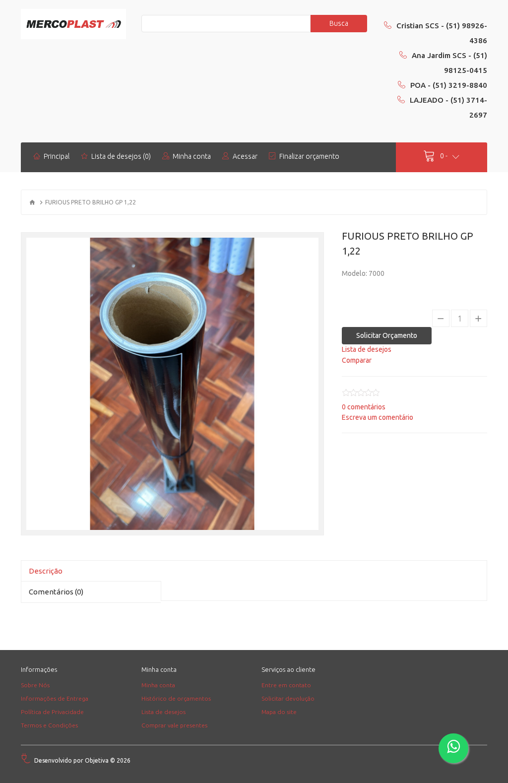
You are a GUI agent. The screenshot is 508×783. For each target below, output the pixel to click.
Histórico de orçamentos (176, 698)
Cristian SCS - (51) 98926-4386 (441, 33)
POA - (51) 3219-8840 (448, 85)
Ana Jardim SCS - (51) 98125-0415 (449, 62)
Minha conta (158, 685)
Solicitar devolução (288, 698)
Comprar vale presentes (174, 725)
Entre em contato (286, 685)
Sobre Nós (35, 685)
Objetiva (97, 760)
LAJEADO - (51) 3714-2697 (448, 107)
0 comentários (363, 407)
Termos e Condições (49, 725)
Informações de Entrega (54, 698)
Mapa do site (279, 712)
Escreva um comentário (377, 417)
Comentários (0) (56, 591)
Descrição (46, 571)
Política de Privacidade (52, 712)
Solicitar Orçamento (386, 335)
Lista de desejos (163, 712)
